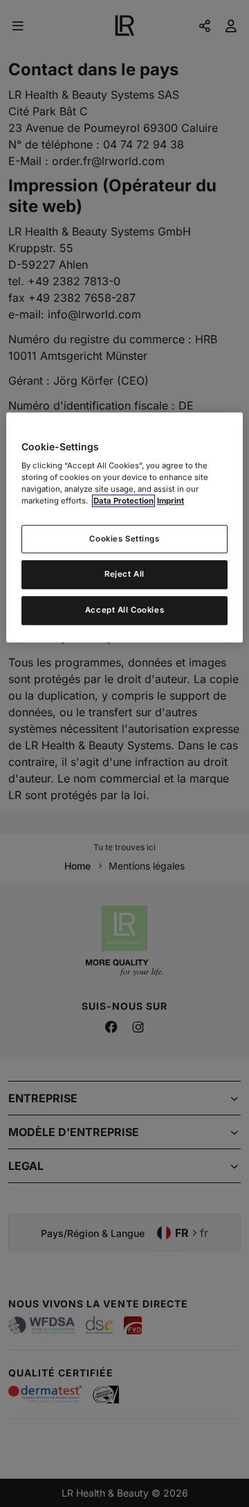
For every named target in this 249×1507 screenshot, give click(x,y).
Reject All (124, 574)
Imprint (170, 501)
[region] (124, 527)
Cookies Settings (124, 539)
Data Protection (123, 501)
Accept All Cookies (124, 610)
